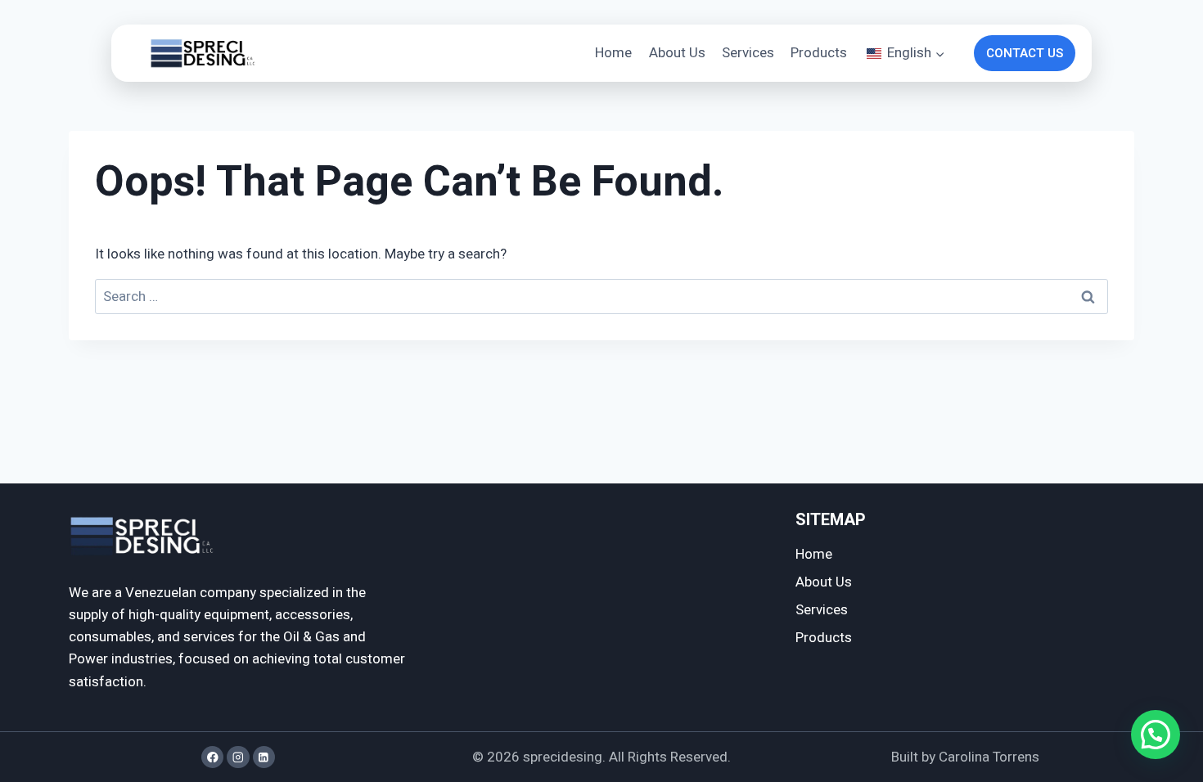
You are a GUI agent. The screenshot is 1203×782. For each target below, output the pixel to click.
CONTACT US (1024, 53)
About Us (677, 53)
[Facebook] (212, 757)
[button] (1155, 734)
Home (613, 53)
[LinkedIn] (264, 757)
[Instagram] (238, 757)
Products (819, 53)
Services (748, 53)
